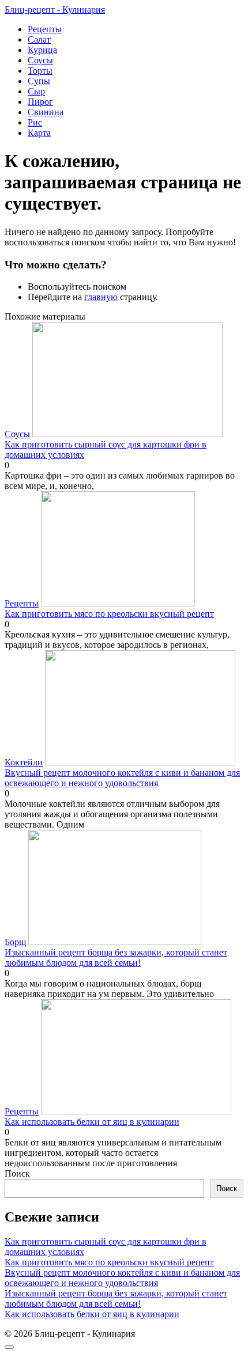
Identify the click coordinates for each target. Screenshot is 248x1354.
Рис (35, 122)
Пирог (40, 102)
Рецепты (45, 29)
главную (101, 297)
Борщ (15, 942)
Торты (40, 70)
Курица (42, 50)
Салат (39, 39)
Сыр (36, 91)
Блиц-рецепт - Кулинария (55, 9)
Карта (39, 133)
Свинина (45, 112)
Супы (39, 81)
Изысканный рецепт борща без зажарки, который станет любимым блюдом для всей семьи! (116, 1298)
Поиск (17, 1173)
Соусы (40, 60)
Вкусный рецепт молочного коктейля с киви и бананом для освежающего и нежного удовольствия (122, 1278)
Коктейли (24, 762)
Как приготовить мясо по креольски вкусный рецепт (109, 1262)
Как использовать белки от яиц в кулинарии (92, 1314)
